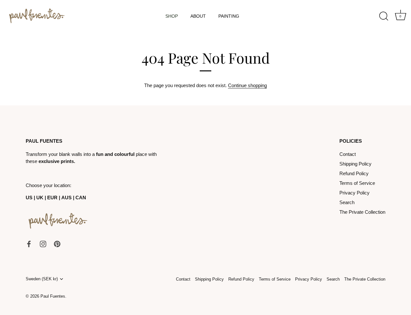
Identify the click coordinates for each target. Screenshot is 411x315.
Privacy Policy (354, 192)
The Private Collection (362, 212)
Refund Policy (354, 173)
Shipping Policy (355, 163)
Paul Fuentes (52, 296)
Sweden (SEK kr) (42, 278)
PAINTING (228, 16)
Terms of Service (357, 183)
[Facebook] (29, 243)
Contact (347, 154)
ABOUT (198, 16)
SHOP (171, 16)
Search (346, 202)
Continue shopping (247, 85)
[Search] (384, 16)
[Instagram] (43, 243)
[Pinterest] (57, 243)
